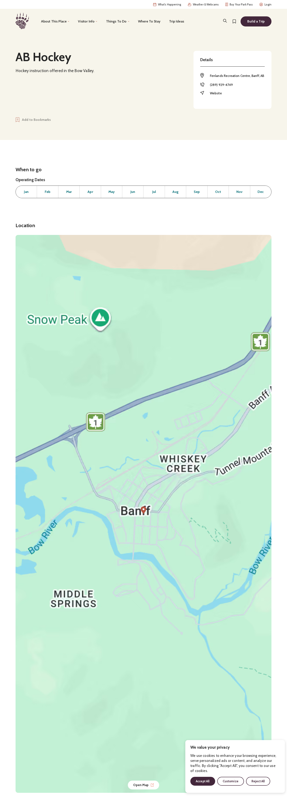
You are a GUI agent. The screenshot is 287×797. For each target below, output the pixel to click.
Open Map (141, 785)
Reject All (258, 781)
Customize (230, 781)
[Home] (22, 21)
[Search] (225, 21)
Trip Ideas (176, 21)
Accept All (203, 781)
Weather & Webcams (206, 4)
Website (216, 93)
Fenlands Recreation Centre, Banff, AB (237, 76)
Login (268, 4)
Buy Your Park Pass (241, 4)
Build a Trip (256, 21)
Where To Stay (149, 21)
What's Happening (169, 4)
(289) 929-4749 (221, 85)
